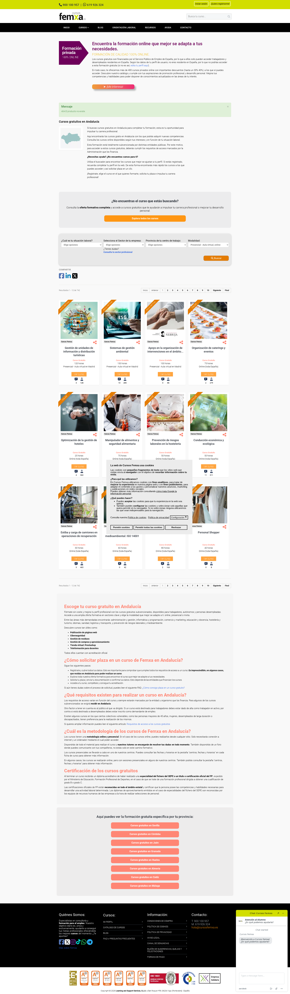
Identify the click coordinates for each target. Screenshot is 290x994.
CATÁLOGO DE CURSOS (114, 927)
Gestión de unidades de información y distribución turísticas (79, 351)
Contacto (185, 27)
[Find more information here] (262, 950)
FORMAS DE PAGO (155, 957)
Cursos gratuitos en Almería (145, 868)
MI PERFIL (108, 922)
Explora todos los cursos (145, 218)
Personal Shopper (208, 532)
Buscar (217, 258)
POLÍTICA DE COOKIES (157, 926)
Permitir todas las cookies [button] (148, 527)
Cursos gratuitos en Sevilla (145, 825)
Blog (100, 27)
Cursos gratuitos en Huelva (145, 860)
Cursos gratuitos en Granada (145, 851)
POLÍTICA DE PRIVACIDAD (159, 932)
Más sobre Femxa (68, 948)
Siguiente (217, 290)
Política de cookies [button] (137, 517)
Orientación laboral (124, 27)
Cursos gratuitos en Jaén (145, 842)
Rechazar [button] (176, 527)
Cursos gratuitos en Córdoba (145, 834)
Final (227, 290)
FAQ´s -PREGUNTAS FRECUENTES (119, 938)
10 (208, 290)
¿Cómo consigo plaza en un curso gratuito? (163, 687)
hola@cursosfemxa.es (205, 927)
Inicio (66, 27)
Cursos (83, 27)
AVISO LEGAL (153, 938)
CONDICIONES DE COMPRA (160, 921)
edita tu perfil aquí (139, 65)
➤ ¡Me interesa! (113, 86)
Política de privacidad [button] (158, 517)
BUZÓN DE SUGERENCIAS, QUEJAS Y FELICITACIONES (164, 950)
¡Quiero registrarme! (220, 4)
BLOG (105, 933)
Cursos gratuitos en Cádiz (145, 877)
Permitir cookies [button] (121, 527)
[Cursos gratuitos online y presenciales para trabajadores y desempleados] (72, 16)
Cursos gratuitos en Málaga (145, 885)
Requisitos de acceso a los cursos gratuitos (148, 724)
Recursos (150, 27)
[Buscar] (229, 16)
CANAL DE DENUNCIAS (158, 943)
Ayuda (168, 27)
